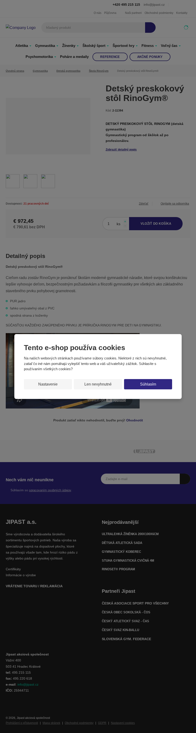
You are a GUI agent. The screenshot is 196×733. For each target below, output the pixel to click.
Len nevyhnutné (98, 384)
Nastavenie (48, 384)
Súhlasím (148, 384)
